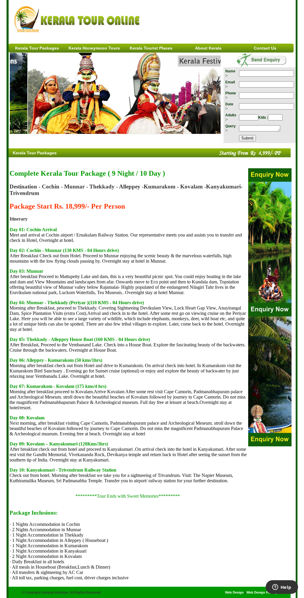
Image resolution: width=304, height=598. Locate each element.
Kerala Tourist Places (151, 48)
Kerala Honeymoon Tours (94, 48)
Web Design (235, 592)
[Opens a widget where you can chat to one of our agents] (281, 587)
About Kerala (208, 48)
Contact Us (265, 48)
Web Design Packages (263, 592)
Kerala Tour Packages (37, 48)
